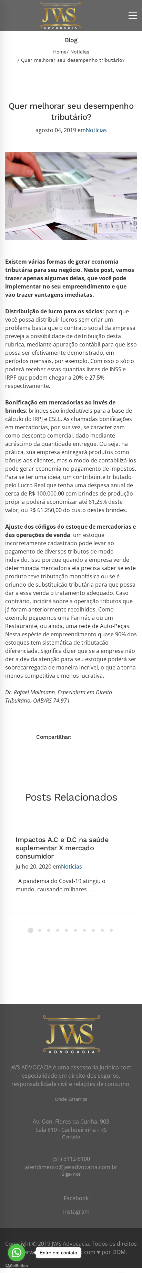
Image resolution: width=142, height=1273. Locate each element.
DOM (118, 1252)
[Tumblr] (113, 737)
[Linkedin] (124, 737)
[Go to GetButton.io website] (17, 1266)
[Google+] (101, 737)
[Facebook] (79, 737)
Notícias (79, 52)
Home (60, 52)
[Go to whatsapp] (16, 1252)
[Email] (135, 737)
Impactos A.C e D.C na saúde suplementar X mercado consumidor (62, 847)
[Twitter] (90, 737)
